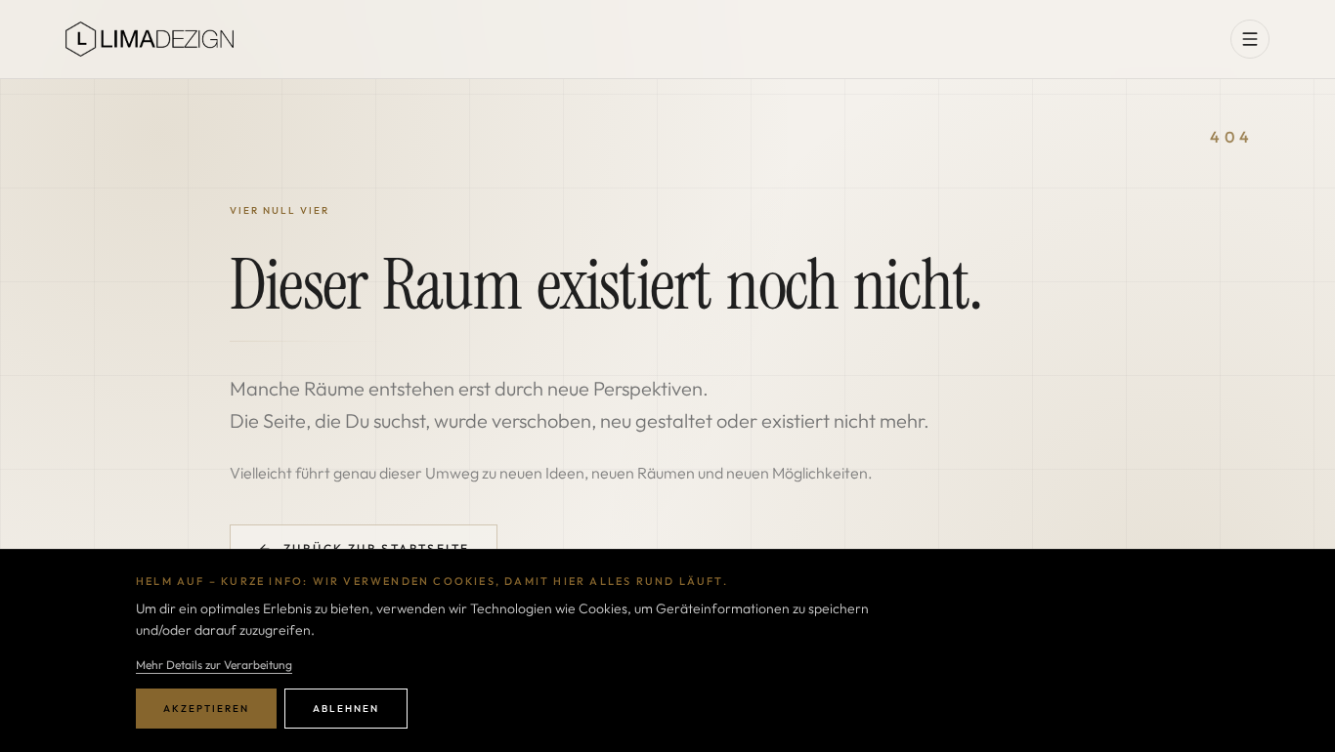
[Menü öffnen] (1250, 39)
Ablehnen (346, 708)
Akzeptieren (206, 708)
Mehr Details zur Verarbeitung (214, 664)
